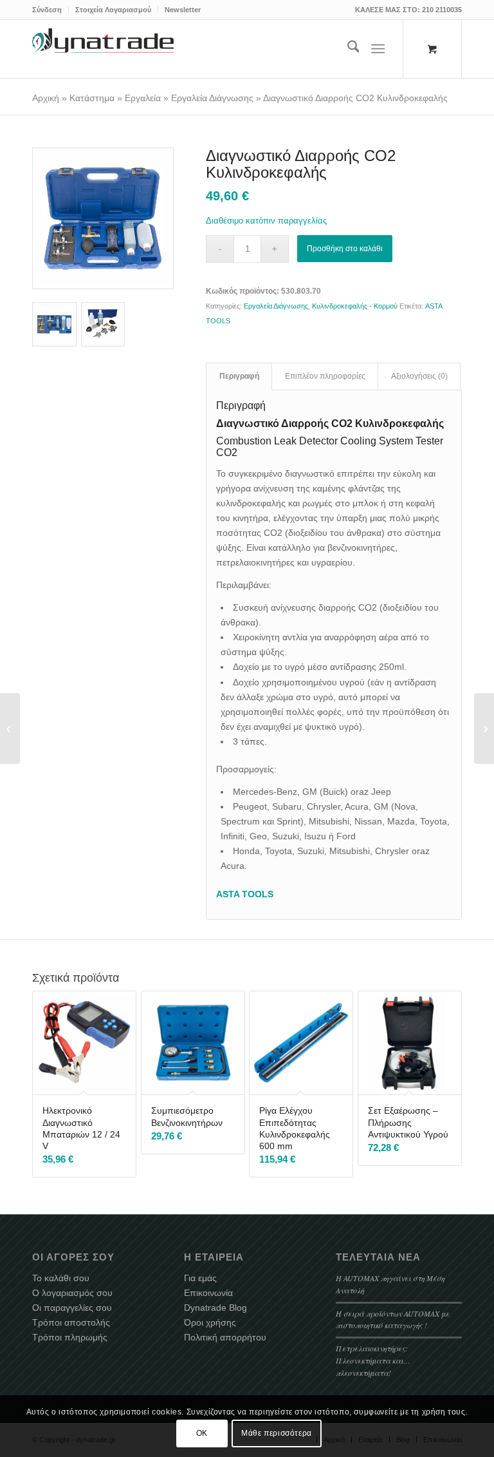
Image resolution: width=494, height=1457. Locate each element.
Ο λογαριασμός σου (72, 1293)
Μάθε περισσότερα (276, 1433)
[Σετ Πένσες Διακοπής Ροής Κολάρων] (484, 728)
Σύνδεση (47, 10)
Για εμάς (200, 1278)
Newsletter (183, 10)
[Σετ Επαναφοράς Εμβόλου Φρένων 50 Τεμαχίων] (10, 728)
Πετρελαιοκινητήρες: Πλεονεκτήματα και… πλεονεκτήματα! (373, 1360)
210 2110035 (442, 10)
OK (202, 1433)
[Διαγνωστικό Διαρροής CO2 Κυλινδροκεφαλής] (103, 218)
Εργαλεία (143, 98)
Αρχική (45, 98)
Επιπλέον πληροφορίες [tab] (325, 376)
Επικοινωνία (208, 1293)
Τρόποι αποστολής (71, 1322)
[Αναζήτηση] (347, 49)
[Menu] (378, 49)
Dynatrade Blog (215, 1307)
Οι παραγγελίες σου (72, 1307)
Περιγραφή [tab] (239, 376)
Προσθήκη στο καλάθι (345, 248)
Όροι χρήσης (210, 1322)
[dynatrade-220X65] (103, 49)
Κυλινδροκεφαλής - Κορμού (355, 306)
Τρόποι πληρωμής (69, 1337)
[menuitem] (50, 9)
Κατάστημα (91, 98)
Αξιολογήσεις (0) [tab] (419, 376)
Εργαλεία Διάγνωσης (212, 98)
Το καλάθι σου (60, 1278)
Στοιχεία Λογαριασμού (113, 10)
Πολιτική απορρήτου (225, 1337)
